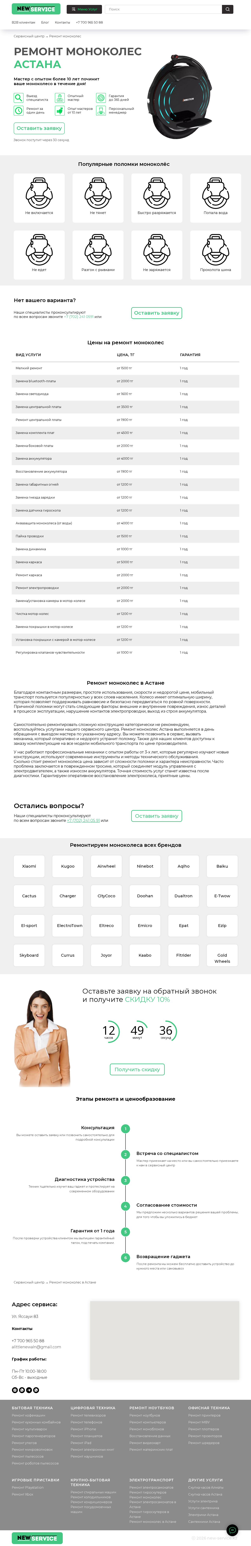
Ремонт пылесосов (28, 1456)
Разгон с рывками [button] (98, 270)
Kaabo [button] (145, 955)
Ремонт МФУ (199, 1422)
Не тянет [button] (98, 213)
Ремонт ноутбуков (144, 1415)
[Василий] (36, 1390)
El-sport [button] (29, 925)
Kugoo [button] (68, 866)
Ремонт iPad (81, 1443)
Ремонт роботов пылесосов (35, 1463)
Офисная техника (209, 1408)
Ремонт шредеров (203, 1443)
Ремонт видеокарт (145, 1443)
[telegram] (29, 1390)
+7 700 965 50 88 (89, 22)
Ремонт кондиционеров (91, 1502)
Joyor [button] (106, 955)
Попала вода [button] (216, 213)
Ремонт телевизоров (88, 1415)
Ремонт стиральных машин (93, 1492)
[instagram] (15, 1390)
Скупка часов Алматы (206, 1487)
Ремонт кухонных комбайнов (36, 1422)
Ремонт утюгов (24, 1443)
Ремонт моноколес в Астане (152, 1522)
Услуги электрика (202, 1501)
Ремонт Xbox (22, 1494)
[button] (39, 128)
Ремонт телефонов (86, 1422)
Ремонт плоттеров (203, 1429)
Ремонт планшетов (86, 1436)
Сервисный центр (29, 36)
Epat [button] (183, 925)
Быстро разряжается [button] (157, 213)
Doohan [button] (145, 896)
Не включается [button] (39, 213)
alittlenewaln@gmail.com (36, 1347)
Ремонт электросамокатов (151, 1487)
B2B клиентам (23, 22)
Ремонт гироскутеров (147, 1492)
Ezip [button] (222, 925)
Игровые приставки (35, 1480)
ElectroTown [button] (70, 925)
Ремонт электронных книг (92, 1449)
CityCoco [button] (106, 896)
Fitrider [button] (183, 955)
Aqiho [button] (184, 866)
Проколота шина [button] (215, 270)
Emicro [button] (145, 925)
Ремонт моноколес (145, 1497)
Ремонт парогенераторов (33, 1436)
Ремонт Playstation (28, 1487)
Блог (45, 22)
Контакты (62, 22)
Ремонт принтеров (204, 1415)
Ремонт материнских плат (151, 1449)
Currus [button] (68, 955)
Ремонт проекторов (205, 1436)
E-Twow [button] (222, 896)
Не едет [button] (39, 270)
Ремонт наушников (87, 1456)
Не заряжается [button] (157, 270)
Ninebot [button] (145, 866)
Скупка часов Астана (205, 1494)
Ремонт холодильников (91, 1497)
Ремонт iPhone (83, 1429)
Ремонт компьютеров (147, 1422)
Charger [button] (68, 896)
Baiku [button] (222, 866)
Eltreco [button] (106, 925)
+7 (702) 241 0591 (79, 317)
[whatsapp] (22, 1390)
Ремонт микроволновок (32, 1449)
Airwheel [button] (106, 866)
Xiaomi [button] (29, 866)
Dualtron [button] (184, 896)
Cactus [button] (29, 896)
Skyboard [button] (29, 955)
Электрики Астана (203, 1515)
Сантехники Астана (204, 1522)
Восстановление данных (149, 1436)
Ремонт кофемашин (28, 1415)
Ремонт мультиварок (29, 1429)
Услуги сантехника (203, 1508)
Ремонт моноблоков (146, 1429)
